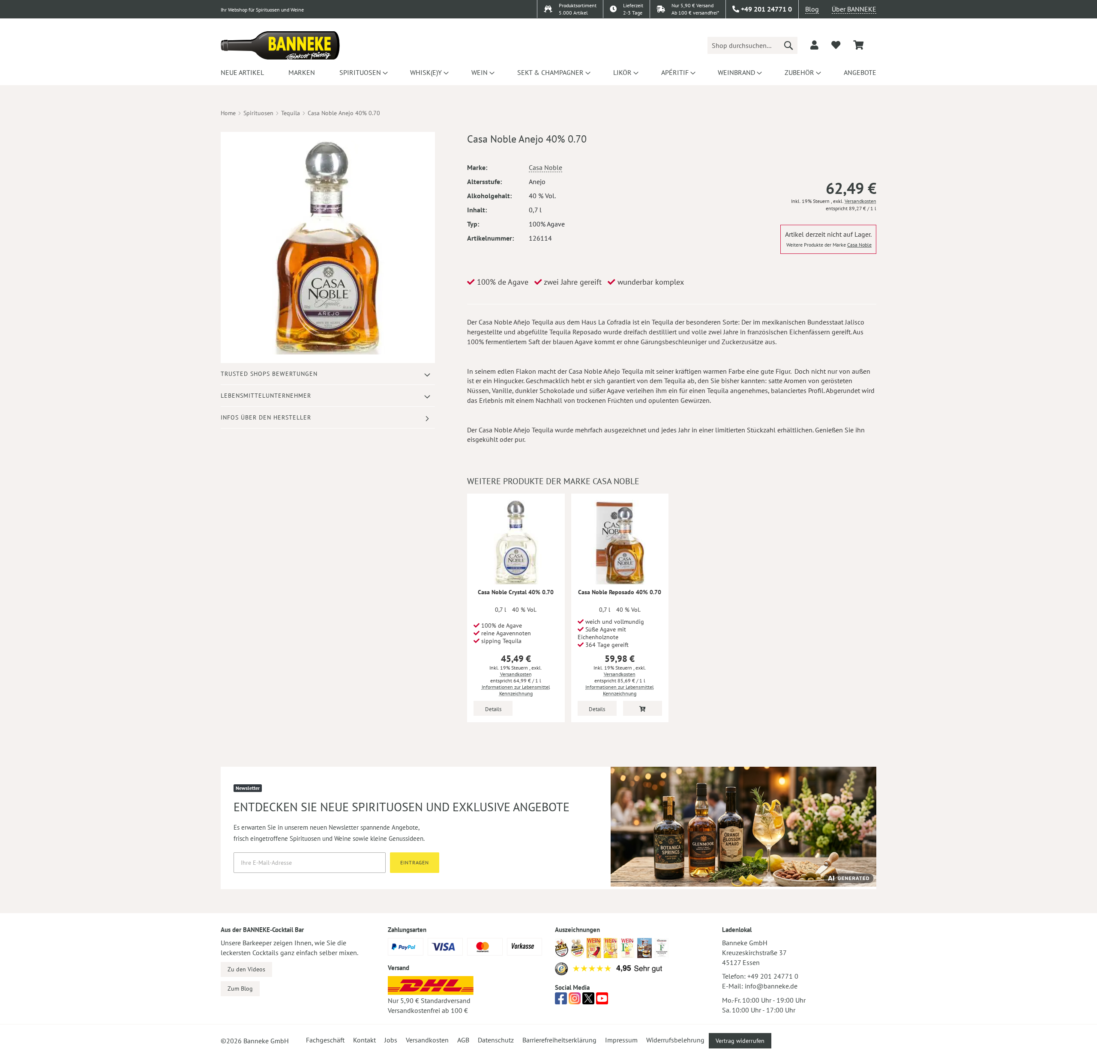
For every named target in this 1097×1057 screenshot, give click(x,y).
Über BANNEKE (854, 9)
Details (493, 709)
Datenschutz (496, 1040)
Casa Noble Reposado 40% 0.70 (619, 592)
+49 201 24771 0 (772, 976)
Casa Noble (545, 167)
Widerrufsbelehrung (675, 1040)
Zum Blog (240, 988)
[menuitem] (242, 72)
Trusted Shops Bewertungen (269, 374)
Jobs (390, 1040)
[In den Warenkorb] (642, 708)
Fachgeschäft (325, 1040)
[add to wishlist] (835, 45)
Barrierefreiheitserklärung (559, 1040)
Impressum (621, 1040)
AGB (463, 1040)
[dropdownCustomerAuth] (814, 45)
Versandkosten (860, 201)
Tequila (290, 113)
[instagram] (575, 1001)
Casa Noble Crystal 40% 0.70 (516, 592)
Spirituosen (258, 113)
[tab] (328, 374)
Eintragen (414, 862)
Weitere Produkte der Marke (829, 244)
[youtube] (602, 1001)
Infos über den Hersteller (266, 417)
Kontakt (364, 1040)
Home (228, 113)
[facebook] (561, 1001)
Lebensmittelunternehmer (266, 395)
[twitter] (588, 1001)
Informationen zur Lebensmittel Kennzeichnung (516, 690)
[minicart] (858, 45)
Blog (812, 9)
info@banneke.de (771, 986)
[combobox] (752, 45)
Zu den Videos (246, 969)
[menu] (548, 72)
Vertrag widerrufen (740, 1041)
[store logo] (280, 45)
